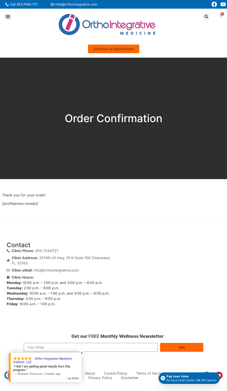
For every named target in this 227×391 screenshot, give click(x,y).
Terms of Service (150, 373)
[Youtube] (223, 4)
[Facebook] (214, 4)
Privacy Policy (100, 377)
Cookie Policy (115, 373)
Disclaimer (130, 377)
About (90, 373)
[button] (8, 16)
